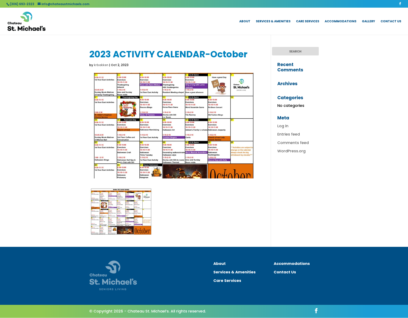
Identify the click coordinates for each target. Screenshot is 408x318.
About (244, 21)
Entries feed (288, 134)
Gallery (368, 21)
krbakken (101, 65)
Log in (282, 126)
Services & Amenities (273, 21)
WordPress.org (291, 151)
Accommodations (340, 21)
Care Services (307, 21)
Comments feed (293, 142)
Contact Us (391, 21)
